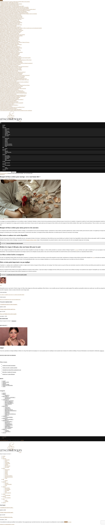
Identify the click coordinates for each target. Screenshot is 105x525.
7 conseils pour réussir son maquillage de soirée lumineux (11, 3)
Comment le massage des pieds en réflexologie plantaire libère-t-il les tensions (15, 1)
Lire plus (69, 521)
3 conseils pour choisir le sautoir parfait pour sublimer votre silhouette (13, 11)
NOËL (6, 159)
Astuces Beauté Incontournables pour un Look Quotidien (11, 69)
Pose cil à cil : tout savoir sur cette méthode (8, 100)
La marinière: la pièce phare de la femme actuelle (9, 98)
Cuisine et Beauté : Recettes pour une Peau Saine (9, 43)
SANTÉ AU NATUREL (8, 152)
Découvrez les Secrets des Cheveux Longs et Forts (9, 39)
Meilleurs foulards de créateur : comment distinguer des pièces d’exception (14, 7)
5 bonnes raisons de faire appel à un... (7, 309)
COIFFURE (6, 168)
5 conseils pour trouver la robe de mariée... (9, 304)
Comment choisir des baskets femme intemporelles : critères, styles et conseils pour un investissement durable (21, 28)
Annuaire (4, 383)
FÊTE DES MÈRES (7, 157)
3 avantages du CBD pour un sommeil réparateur (9, 83)
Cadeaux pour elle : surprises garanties (9, 367)
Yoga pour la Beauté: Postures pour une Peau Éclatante (10, 14)
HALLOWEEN (7, 158)
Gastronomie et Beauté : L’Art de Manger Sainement (10, 21)
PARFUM (6, 141)
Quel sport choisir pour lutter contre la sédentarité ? (10, 54)
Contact (3, 386)
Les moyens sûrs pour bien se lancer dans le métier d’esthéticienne (12, 96)
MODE (3, 166)
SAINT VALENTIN (7, 160)
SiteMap (22, 440)
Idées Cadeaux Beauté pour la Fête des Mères (9, 45)
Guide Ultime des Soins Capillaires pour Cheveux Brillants (11, 52)
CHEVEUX (6, 139)
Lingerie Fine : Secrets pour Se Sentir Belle (8, 25)
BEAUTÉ (3, 137)
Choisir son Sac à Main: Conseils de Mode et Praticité (10, 26)
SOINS (6, 146)
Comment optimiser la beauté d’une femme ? (8, 80)
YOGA (6, 153)
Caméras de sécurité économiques (8, 365)
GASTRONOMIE (7, 162)
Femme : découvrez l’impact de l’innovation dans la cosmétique (12, 77)
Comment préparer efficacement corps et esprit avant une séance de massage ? (15, 75)
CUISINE (3, 161)
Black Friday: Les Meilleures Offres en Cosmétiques (10, 46)
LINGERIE (6, 133)
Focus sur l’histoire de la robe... (6, 517)
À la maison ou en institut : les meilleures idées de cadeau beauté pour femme (15, 85)
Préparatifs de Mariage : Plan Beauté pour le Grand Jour (10, 19)
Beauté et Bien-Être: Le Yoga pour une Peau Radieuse (10, 50)
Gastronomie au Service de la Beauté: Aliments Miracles (11, 44)
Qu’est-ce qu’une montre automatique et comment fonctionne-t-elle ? (13, 95)
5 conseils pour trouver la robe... (6, 507)
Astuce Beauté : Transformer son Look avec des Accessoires (11, 30)
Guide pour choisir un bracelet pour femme (8, 94)
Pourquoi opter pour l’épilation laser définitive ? (9, 105)
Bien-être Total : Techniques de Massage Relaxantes (10, 41)
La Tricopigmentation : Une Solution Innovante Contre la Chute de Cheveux (14, 42)
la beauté (76, 249)
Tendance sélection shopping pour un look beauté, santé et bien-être (13, 88)
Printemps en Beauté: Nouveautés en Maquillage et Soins (11, 47)
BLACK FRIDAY (7, 155)
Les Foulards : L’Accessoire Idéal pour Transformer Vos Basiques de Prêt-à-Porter (15, 59)
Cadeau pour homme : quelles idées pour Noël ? (9, 2)
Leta (4, 179)
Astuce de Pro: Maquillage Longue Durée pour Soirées (10, 56)
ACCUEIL (3, 125)
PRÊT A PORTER (7, 134)
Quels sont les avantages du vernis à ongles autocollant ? (11, 109)
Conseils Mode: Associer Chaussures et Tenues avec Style (11, 17)
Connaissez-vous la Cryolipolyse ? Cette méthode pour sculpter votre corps (14, 79)
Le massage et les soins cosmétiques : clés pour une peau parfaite (12, 76)
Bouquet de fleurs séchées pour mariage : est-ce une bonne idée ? (12, 91)
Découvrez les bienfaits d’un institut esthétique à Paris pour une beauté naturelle (15, 57)
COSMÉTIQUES (7, 132)
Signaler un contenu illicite (7, 385)
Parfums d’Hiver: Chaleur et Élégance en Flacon (9, 51)
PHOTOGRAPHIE (7, 165)
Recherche (14, 172)
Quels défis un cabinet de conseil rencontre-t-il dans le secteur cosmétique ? (14, 81)
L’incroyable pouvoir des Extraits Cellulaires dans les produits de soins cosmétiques (16, 110)
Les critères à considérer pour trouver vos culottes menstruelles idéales (13, 92)
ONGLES (6, 140)
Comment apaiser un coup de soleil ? (7, 103)
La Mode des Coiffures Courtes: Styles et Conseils (9, 48)
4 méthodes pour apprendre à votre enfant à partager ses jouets (12, 6)
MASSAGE (6, 151)
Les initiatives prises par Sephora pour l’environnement (10, 87)
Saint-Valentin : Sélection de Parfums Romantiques (10, 36)
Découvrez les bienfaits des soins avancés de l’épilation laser (11, 90)
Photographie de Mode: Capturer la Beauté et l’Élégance (11, 31)
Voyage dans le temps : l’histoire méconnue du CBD (10, 84)
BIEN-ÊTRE (4, 149)
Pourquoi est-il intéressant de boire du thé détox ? (9, 89)
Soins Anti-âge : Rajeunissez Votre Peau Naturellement (10, 58)
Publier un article (5, 382)
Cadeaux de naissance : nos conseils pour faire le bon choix (11, 86)
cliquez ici (102, 350)
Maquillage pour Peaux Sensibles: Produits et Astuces (10, 64)
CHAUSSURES (7, 131)
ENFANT (6, 148)
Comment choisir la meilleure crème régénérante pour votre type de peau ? (14, 66)
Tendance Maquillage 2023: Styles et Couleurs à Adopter (11, 67)
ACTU (3, 126)
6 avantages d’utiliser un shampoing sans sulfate (9, 101)
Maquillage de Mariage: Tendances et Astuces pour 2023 (11, 24)
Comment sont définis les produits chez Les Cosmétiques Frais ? (12, 107)
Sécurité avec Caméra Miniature (8, 374)
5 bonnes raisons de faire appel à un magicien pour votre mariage (12, 34)
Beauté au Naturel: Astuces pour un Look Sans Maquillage (11, 62)
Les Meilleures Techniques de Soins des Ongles (9, 55)
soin (93, 257)
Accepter (66, 521)
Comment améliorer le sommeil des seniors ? (8, 108)
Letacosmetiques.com (4, 440)
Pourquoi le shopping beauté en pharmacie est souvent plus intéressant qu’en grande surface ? (18, 9)
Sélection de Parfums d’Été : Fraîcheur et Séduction (10, 53)
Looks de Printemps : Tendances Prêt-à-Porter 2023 (10, 23)
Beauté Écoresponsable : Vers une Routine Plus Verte (10, 32)
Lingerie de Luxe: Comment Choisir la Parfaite (9, 70)
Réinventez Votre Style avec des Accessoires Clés (9, 20)
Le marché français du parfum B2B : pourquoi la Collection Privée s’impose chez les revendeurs (18, 13)
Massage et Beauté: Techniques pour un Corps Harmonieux (11, 73)
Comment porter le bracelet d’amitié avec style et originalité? (11, 102)
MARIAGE (4, 164)
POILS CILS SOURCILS (8, 144)
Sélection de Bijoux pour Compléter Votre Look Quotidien (11, 35)
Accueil (1, 173)
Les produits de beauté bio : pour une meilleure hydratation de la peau (13, 78)
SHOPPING (4, 127)
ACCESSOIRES (7, 128)
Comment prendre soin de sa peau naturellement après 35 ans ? (12, 18)
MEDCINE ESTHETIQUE (8, 145)
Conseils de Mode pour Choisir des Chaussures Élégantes (11, 22)
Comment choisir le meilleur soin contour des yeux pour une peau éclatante (14, 8)
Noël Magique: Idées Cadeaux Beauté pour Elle (9, 40)
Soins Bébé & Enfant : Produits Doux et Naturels (9, 37)
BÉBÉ (3, 147)
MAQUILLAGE (7, 138)
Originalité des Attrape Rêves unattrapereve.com (11, 369)
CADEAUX (4, 154)
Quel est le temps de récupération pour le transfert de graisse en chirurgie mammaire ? (16, 63)
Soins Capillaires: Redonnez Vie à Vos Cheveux (9, 65)
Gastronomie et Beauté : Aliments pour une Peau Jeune (10, 68)
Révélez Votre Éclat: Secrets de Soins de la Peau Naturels (11, 74)
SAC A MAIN (7, 135)
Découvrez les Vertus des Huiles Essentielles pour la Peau (11, 15)
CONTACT (4, 170)
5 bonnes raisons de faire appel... (6, 512)
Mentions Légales (5, 384)
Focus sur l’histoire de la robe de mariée (8, 313)
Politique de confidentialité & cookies (7, 524)
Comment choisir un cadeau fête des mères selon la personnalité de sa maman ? (15, 10)
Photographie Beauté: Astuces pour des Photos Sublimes (11, 29)
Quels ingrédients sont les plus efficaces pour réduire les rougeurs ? (13, 72)
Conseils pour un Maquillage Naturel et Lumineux (9, 33)
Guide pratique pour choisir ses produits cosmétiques (10, 97)
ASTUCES (6, 142)
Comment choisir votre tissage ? (6, 106)
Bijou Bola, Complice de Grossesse (9, 372)
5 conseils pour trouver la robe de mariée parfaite (9, 4)
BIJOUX (6, 130)
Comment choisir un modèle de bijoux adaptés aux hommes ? (12, 99)
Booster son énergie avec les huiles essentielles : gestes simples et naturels (14, 12)
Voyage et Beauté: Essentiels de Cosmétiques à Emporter (11, 61)
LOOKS (6, 167)
